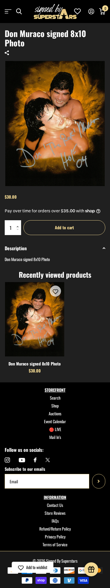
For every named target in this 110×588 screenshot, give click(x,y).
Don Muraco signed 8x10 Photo (35, 363)
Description (16, 248)
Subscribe (98, 481)
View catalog (8, 11)
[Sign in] (91, 11)
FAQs (55, 521)
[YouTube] (22, 460)
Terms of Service (55, 544)
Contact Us (55, 505)
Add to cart (64, 227)
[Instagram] (7, 460)
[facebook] (35, 460)
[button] (19, 222)
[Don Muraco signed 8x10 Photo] (35, 319)
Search (55, 398)
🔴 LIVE (55, 429)
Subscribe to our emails (25, 469)
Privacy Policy (55, 536)
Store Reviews (55, 513)
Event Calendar (55, 421)
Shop (55, 405)
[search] (19, 11)
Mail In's (55, 437)
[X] (47, 460)
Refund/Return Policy (55, 529)
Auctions (55, 413)
